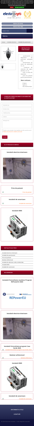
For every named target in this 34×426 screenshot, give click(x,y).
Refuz (11, 7)
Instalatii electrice (11, 42)
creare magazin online (27, 423)
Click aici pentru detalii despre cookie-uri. (17, 5)
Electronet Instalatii (10, 421)
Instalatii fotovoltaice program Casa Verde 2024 (17, 347)
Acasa (3, 42)
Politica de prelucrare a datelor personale (12, 131)
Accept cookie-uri (19, 7)
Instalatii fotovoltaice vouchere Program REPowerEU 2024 (17, 281)
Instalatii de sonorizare (17, 199)
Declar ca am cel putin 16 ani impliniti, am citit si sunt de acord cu (16, 131)
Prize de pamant (17, 188)
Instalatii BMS (17, 211)
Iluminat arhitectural (17, 355)
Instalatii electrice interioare (17, 152)
